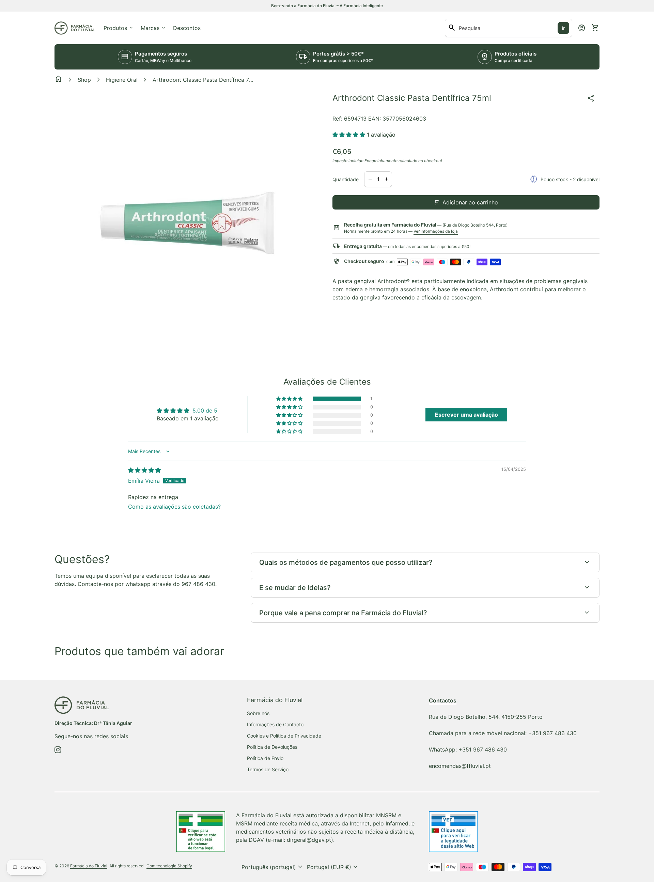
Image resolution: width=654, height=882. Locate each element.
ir (563, 28)
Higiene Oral (122, 79)
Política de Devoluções (272, 747)
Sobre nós (258, 713)
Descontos (187, 28)
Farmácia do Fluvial (88, 865)
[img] (144, 470)
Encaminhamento (381, 160)
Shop (84, 79)
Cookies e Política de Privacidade (284, 736)
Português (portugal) (273, 867)
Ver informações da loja (436, 231)
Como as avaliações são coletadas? (174, 506)
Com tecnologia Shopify (169, 865)
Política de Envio (265, 758)
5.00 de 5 (204, 410)
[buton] (273, 867)
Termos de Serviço (268, 769)
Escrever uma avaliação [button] (466, 414)
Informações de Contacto (275, 724)
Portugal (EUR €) (333, 867)
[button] (349, 134)
